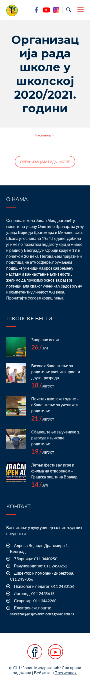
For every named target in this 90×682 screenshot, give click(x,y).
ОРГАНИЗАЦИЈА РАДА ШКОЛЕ (45, 162)
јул (39, 485)
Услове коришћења (46, 298)
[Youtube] (55, 654)
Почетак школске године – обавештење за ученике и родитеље (55, 404)
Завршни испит (45, 339)
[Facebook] (35, 654)
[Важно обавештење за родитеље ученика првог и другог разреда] (16, 373)
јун (39, 348)
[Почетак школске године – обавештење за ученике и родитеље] (16, 406)
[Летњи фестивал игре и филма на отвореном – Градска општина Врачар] (16, 472)
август (42, 386)
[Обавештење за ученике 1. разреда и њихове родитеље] (16, 439)
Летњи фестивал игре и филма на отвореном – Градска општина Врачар (54, 471)
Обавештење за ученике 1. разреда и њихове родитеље (55, 437)
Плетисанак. (65, 672)
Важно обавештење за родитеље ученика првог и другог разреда (55, 371)
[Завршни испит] (16, 347)
